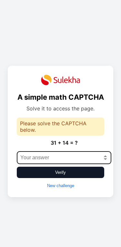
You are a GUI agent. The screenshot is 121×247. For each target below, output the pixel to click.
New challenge (60, 185)
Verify (60, 172)
